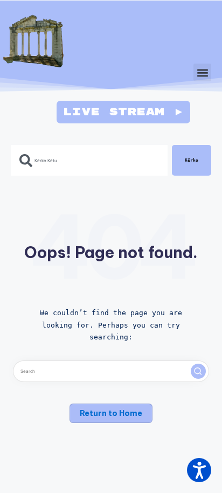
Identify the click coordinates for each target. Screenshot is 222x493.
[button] (202, 72)
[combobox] (89, 160)
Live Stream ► (123, 112)
